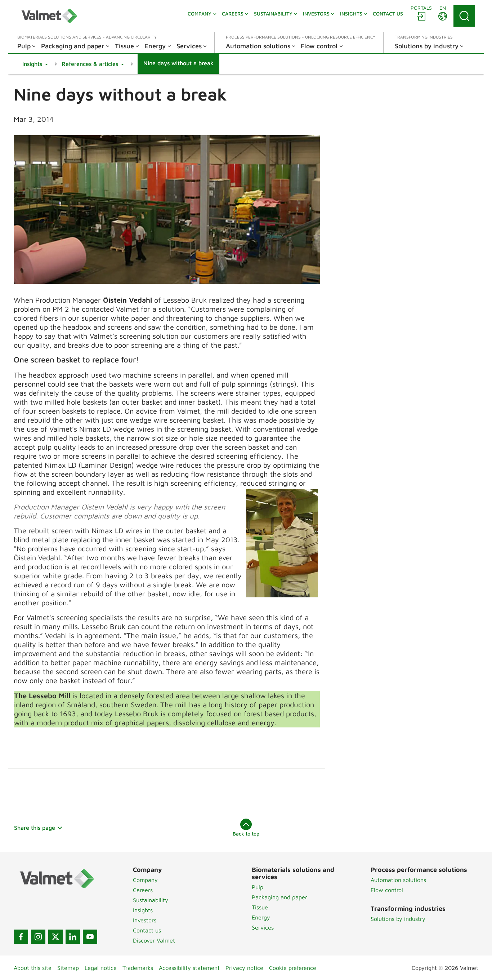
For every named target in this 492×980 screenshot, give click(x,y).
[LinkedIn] (73, 937)
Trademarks (137, 968)
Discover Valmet (154, 940)
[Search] (464, 16)
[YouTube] (90, 937)
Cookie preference (292, 968)
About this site (33, 968)
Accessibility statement (189, 968)
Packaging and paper (279, 897)
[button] (35, 63)
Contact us (147, 930)
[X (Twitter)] (55, 937)
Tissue (260, 907)
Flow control (387, 890)
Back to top (246, 833)
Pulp (257, 887)
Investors (144, 920)
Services (263, 927)
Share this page (34, 827)
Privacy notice (244, 968)
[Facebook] (21, 937)
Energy (261, 917)
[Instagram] (38, 937)
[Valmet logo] (49, 15)
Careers (143, 890)
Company (145, 880)
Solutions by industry (398, 919)
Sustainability (150, 900)
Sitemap (68, 968)
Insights (143, 910)
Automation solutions (398, 880)
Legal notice (101, 968)
